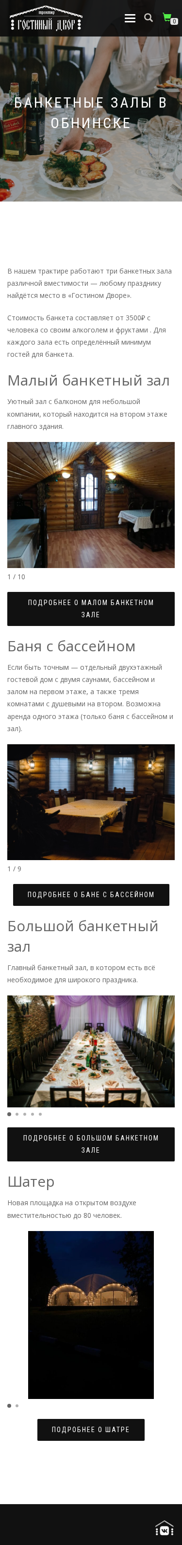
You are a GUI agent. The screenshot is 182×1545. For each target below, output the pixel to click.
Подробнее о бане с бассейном (91, 895)
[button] (9, 1114)
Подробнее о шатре (91, 1430)
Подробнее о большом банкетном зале (91, 1144)
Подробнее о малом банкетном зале (91, 609)
